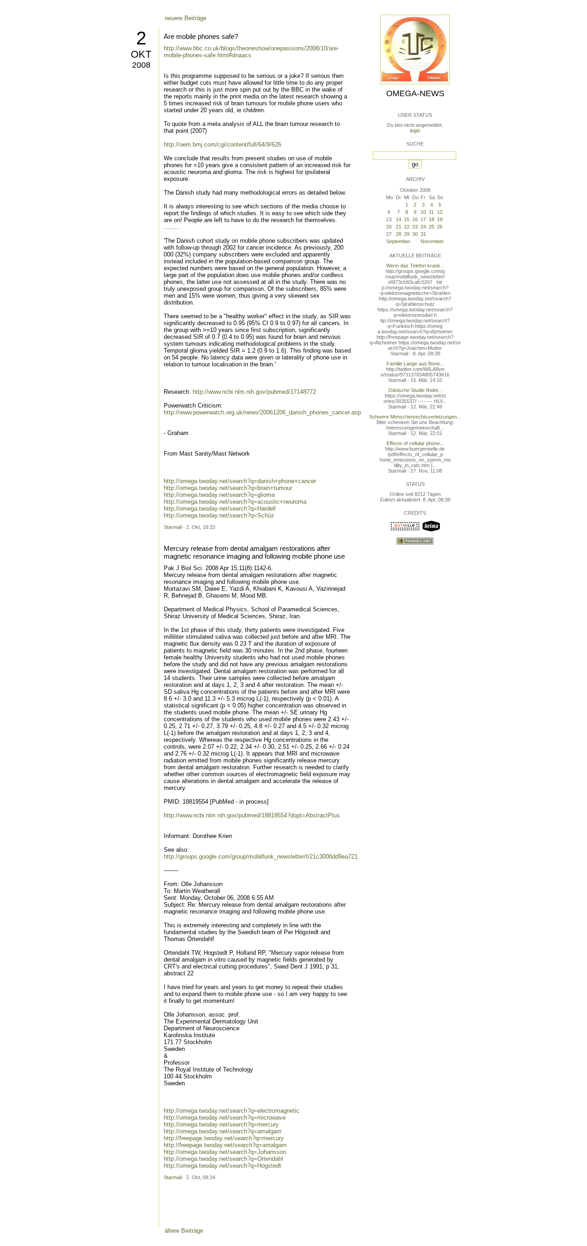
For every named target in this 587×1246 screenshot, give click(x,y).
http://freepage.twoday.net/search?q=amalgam (225, 1145)
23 (415, 226)
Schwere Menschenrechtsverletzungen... (415, 416)
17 (423, 219)
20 (389, 226)
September (398, 241)
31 (423, 234)
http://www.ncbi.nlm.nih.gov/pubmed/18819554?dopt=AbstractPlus (252, 815)
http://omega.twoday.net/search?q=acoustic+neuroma (235, 501)
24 (423, 226)
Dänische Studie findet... (415, 390)
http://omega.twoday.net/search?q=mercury (221, 1124)
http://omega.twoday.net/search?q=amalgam (223, 1131)
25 (431, 226)
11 (431, 212)
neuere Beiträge (185, 18)
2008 (141, 65)
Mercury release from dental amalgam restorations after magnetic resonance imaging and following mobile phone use (254, 552)
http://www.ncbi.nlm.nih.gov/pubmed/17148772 (254, 391)
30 (415, 234)
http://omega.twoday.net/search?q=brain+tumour (228, 487)
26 (440, 226)
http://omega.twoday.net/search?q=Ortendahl (223, 1158)
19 (440, 219)
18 (431, 219)
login (415, 130)
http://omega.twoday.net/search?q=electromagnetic (231, 1110)
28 (398, 234)
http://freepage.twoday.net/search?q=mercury (224, 1138)
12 (440, 212)
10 (423, 212)
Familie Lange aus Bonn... (415, 363)
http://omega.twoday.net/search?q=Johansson (225, 1151)
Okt (141, 54)
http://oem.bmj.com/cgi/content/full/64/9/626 (222, 144)
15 (407, 219)
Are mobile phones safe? (201, 36)
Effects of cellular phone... (415, 443)
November (432, 241)
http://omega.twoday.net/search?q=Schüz (219, 515)
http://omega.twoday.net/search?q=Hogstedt (222, 1165)
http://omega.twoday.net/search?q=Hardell (220, 508)
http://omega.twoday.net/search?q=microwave (225, 1117)
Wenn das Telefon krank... (415, 265)
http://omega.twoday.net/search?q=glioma (219, 494)
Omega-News (415, 93)
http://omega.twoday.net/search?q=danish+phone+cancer (240, 481)
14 (398, 219)
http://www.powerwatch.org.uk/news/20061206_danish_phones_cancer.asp (262, 412)
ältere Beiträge (184, 1230)
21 (398, 226)
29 (407, 234)
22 (407, 226)
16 (415, 219)
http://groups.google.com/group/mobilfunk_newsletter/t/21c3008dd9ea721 (261, 856)
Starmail (173, 527)
